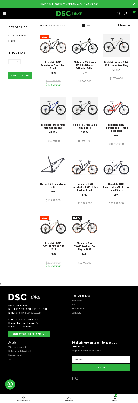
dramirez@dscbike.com (28, 312)
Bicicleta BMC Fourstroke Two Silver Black (53, 65)
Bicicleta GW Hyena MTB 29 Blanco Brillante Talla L (85, 65)
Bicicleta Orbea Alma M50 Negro (85, 126)
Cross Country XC (17, 35)
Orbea (116, 70)
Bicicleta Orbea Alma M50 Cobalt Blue (53, 126)
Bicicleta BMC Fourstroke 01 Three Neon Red (116, 127)
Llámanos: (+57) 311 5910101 (29, 333)
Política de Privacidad (19, 351)
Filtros (122, 25)
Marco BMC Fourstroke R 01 (53, 185)
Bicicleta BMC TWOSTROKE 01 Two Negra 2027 (85, 246)
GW (85, 73)
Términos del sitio (17, 347)
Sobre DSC (77, 300)
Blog (74, 304)
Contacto (76, 312)
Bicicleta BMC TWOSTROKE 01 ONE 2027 (53, 246)
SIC (10, 359)
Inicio (45, 25)
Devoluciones (15, 355)
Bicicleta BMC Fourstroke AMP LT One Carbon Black (85, 186)
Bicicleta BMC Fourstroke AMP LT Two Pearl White (116, 186)
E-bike (11, 41)
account (125, 13)
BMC (53, 73)
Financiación (78, 308)
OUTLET (14, 62)
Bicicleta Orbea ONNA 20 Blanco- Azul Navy (116, 64)
